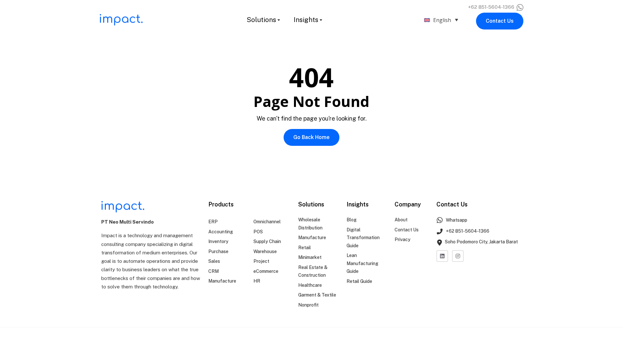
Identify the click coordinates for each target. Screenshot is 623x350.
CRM (213, 271)
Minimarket (310, 257)
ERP (213, 221)
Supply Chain (267, 241)
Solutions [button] (261, 20)
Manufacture (222, 281)
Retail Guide (359, 281)
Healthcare (310, 285)
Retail (304, 247)
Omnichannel (267, 221)
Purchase (218, 251)
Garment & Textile (317, 295)
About (401, 219)
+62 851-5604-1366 (492, 7)
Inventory (218, 241)
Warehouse (265, 251)
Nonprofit (308, 305)
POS (258, 231)
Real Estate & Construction (312, 271)
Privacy (402, 239)
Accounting (220, 231)
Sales (214, 261)
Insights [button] (306, 20)
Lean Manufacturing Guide (362, 263)
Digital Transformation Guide (363, 237)
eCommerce (265, 271)
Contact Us (500, 21)
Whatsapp (456, 220)
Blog (352, 219)
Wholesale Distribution (310, 223)
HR (256, 281)
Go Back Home (311, 137)
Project (261, 261)
